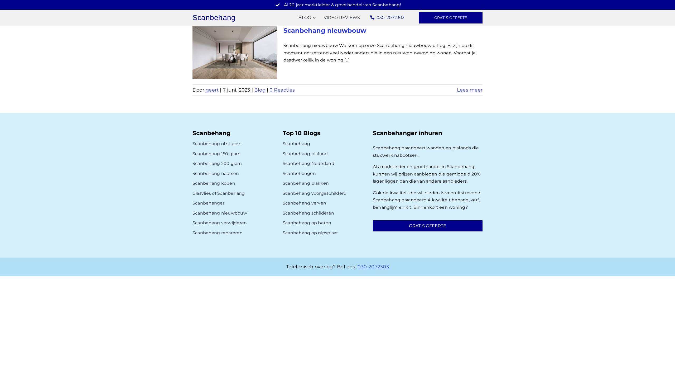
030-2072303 (373, 267)
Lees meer (470, 90)
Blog (260, 90)
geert (212, 90)
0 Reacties (282, 90)
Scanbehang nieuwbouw (324, 30)
